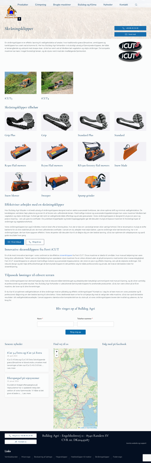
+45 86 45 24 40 (132, 28)
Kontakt (124, 4)
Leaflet (82, 428)
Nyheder (108, 4)
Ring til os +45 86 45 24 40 (22, 436)
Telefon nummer (85, 319)
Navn (40, 319)
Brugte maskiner (62, 4)
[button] (136, 4)
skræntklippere (66, 255)
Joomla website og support (136, 443)
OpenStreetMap (92, 428)
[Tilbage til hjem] (11, 11)
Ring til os (36, 242)
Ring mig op (75, 332)
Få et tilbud (16, 242)
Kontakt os (22, 442)
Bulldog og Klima (87, 4)
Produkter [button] (23, 4)
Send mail (132, 34)
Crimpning (40, 4)
